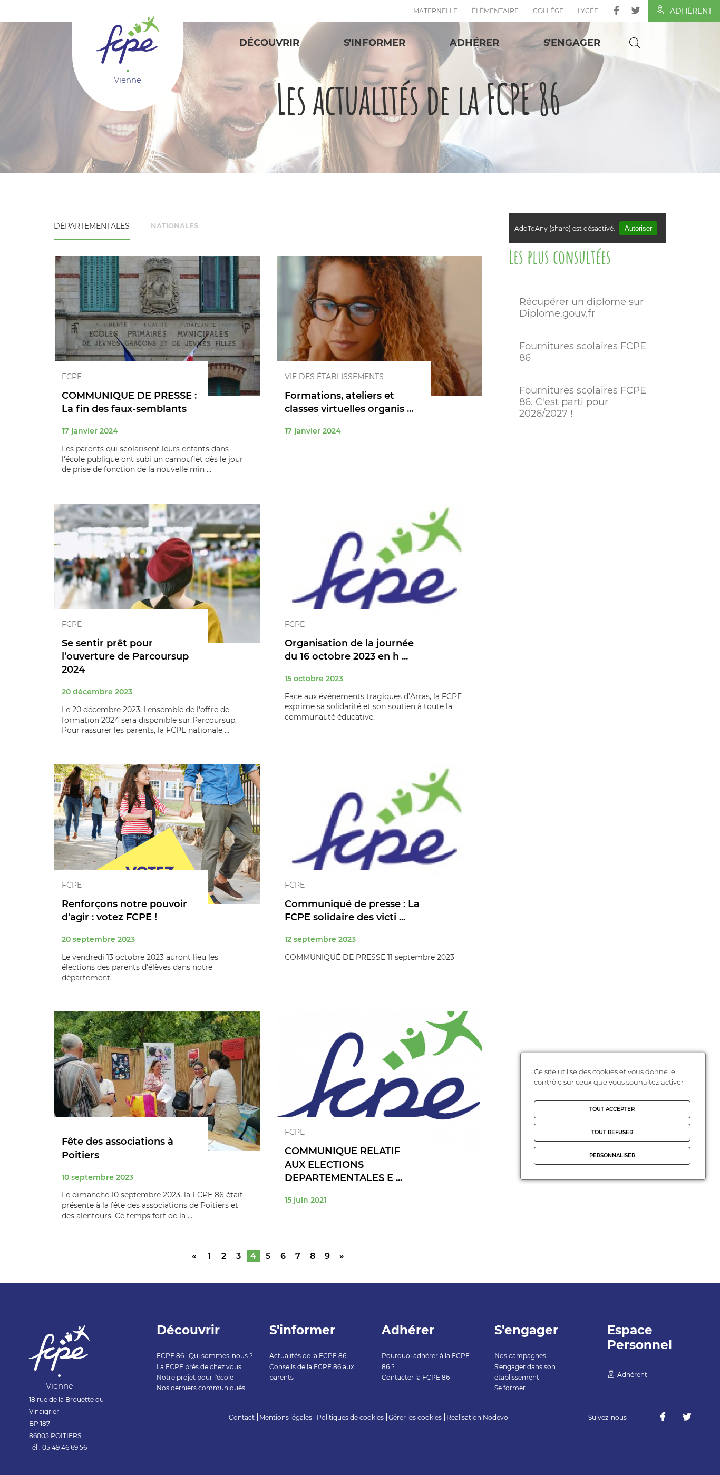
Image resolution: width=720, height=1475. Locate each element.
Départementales (92, 226)
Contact (242, 1417)
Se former (510, 1388)
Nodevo (495, 1417)
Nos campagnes (520, 1356)
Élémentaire (495, 11)
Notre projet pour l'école (195, 1377)
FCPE (72, 376)
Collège (548, 11)
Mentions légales (285, 1417)
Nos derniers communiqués (201, 1388)
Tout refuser (612, 1132)
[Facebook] (616, 10)
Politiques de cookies (350, 1417)
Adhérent (691, 11)
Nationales (174, 225)
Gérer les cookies (415, 1417)
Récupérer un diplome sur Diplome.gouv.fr (581, 307)
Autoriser (638, 228)
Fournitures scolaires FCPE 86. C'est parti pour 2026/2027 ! (582, 402)
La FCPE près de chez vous (199, 1367)
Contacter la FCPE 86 (416, 1377)
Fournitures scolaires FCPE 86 (582, 351)
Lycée (588, 11)
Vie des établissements (334, 376)
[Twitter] (635, 10)
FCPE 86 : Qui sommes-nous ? (205, 1356)
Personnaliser (612, 1155)
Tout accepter (612, 1109)
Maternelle (435, 11)
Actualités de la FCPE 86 (307, 1356)
